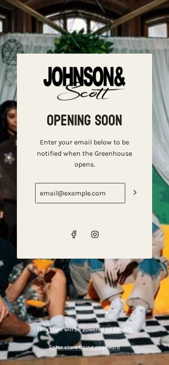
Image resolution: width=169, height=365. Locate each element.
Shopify (123, 329)
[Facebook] (74, 234)
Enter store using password (84, 347)
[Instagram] (94, 234)
